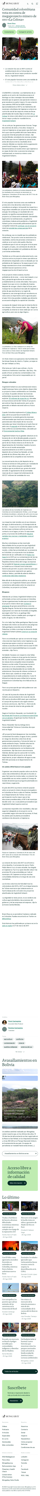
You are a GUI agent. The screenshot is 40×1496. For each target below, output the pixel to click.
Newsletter (14, 1401)
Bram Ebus (12, 23)
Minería (21, 1043)
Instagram (25, 1460)
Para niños (6, 1460)
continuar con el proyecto (26, 226)
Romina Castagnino (15, 1028)
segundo (14, 426)
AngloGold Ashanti (9, 121)
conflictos (19, 1039)
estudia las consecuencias (18, 228)
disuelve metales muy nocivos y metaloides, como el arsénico (17, 536)
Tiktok (23, 1472)
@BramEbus (6, 919)
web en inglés (7, 926)
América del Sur (20, 26)
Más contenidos (8, 1445)
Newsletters (25, 1439)
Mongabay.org (7, 1463)
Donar (23, 1433)
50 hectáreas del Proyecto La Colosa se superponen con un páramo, (20, 715)
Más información (16, 1183)
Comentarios (9, 32)
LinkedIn (24, 1457)
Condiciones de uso (28, 1447)
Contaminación (9, 1043)
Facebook (24, 1469)
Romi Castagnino (14, 1021)
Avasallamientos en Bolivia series (17, 1153)
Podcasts (5, 1429)
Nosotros (24, 1426)
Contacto (24, 1429)
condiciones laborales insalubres (14, 576)
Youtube (24, 1463)
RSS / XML (25, 1475)
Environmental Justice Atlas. (14, 431)
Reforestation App (9, 1466)
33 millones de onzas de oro (19, 398)
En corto (5, 1439)
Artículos (5, 1433)
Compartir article (25, 32)
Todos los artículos (11, 1371)
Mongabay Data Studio (10, 1480)
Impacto (24, 1436)
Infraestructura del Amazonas (17, 27)
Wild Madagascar (8, 1457)
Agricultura (8, 1039)
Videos (4, 1426)
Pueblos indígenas (10, 1047)
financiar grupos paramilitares (24, 564)
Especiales (6, 1436)
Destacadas (6, 1442)
